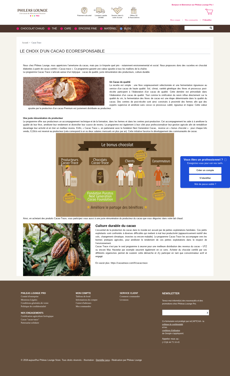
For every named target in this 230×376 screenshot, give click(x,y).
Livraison (124, 300)
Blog (127, 28)
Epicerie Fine (88, 28)
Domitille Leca (103, 360)
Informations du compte (86, 300)
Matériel (110, 28)
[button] (209, 12)
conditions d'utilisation (171, 330)
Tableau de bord (83, 296)
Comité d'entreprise (30, 296)
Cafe (67, 28)
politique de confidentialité (172, 324)
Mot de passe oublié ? (205, 184)
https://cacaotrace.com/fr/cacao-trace (129, 263)
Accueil (25, 43)
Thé (54, 28)
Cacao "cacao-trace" (30, 319)
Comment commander (130, 296)
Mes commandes (191, 20)
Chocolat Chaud (32, 28)
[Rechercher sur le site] (212, 28)
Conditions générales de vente (34, 303)
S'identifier (205, 178)
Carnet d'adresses (83, 303)
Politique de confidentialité (33, 306)
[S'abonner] (207, 312)
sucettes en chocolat (196, 65)
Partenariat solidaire (30, 322)
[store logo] (33, 12)
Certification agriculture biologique (37, 316)
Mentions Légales (29, 300)
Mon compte (175, 20)
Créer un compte (205, 170)
